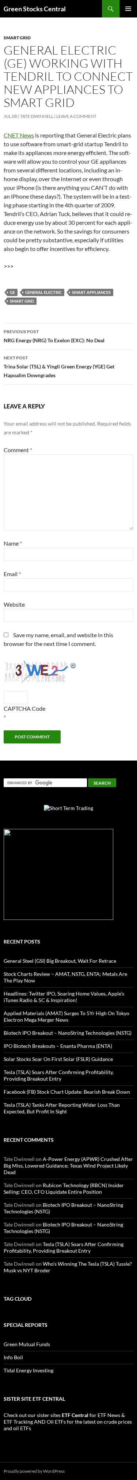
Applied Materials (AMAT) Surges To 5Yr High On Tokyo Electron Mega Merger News (66, 1016)
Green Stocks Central (35, 9)
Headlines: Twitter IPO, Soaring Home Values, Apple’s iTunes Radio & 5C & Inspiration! (64, 996)
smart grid (17, 37)
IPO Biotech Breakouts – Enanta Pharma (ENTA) (58, 1046)
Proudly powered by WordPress (34, 1471)
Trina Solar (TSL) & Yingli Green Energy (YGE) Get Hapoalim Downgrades (59, 366)
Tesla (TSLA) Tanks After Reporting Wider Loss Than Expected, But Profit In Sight (62, 1108)
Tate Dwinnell (36, 116)
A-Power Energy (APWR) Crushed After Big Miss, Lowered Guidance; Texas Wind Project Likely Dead (68, 1165)
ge (12, 292)
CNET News (19, 135)
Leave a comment (76, 116)
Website (14, 604)
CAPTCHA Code (24, 708)
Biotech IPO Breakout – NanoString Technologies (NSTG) (68, 1033)
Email (12, 573)
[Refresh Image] (73, 664)
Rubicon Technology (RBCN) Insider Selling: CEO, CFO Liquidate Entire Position (64, 1188)
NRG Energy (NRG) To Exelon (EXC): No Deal (54, 336)
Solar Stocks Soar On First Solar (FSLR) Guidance (58, 1059)
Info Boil (13, 1357)
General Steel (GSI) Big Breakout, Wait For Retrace (60, 961)
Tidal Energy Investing (28, 1370)
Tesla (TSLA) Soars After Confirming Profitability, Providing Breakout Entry (59, 1075)
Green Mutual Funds (27, 1344)
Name (13, 543)
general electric (43, 292)
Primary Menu (128, 8)
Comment (18, 449)
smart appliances (91, 292)
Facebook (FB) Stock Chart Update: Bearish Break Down (67, 1092)
